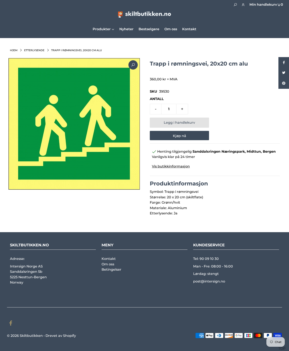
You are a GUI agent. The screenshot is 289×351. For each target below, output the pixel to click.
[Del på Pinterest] (283, 83)
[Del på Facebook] (283, 62)
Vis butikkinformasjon (171, 166)
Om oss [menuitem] (170, 29)
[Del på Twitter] (283, 73)
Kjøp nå (179, 136)
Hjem (13, 50)
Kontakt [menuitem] (189, 29)
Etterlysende (34, 50)
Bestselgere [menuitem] (149, 29)
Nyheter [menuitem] (126, 29)
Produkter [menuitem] (102, 29)
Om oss (108, 264)
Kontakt (109, 259)
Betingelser (111, 269)
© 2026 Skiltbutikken (25, 336)
